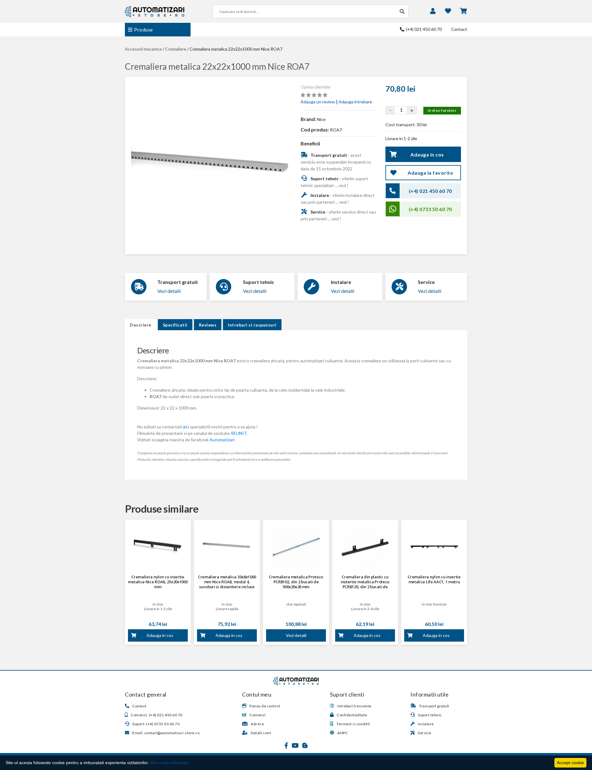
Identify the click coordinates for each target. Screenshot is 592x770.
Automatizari (222, 439)
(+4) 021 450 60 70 (423, 29)
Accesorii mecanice (143, 49)
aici (186, 426)
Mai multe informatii (169, 762)
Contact (459, 29)
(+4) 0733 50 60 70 (430, 209)
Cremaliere (175, 49)
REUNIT (239, 433)
